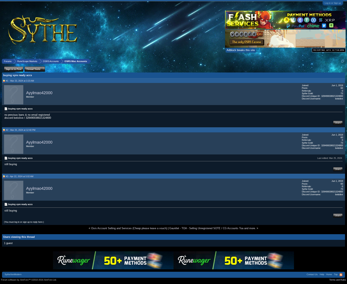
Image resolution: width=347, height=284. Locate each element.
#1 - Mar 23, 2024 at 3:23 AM (20, 81)
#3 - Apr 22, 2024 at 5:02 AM (19, 176)
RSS (341, 274)
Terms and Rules (337, 280)
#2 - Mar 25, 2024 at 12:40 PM (20, 130)
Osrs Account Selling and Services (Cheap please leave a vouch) (129, 228)
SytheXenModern (13, 274)
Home (329, 274)
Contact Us (312, 274)
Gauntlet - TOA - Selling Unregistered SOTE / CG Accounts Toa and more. (212, 228)
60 (342, 88)
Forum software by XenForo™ (29, 280)
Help (322, 274)
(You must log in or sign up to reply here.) (24, 222)
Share (338, 123)
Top (336, 274)
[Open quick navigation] (342, 61)
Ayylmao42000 (39, 93)
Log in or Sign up (333, 3)
